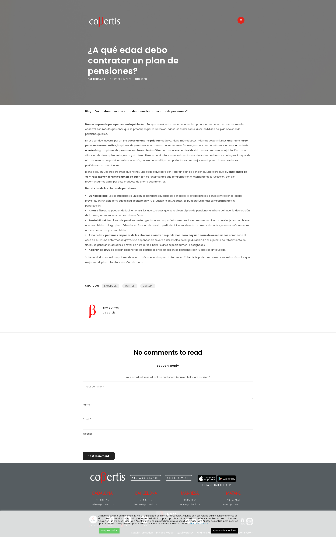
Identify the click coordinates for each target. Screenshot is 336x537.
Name (87, 404)
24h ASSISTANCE (145, 478)
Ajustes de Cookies (224, 530)
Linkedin (148, 285)
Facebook (110, 285)
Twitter (130, 285)
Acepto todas (109, 530)
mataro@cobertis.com (233, 504)
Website (88, 433)
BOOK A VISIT (178, 478)
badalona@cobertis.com (102, 504)
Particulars (102, 111)
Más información (199, 523)
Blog (88, 111)
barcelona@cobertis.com (146, 504)
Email (87, 419)
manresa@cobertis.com (190, 504)
